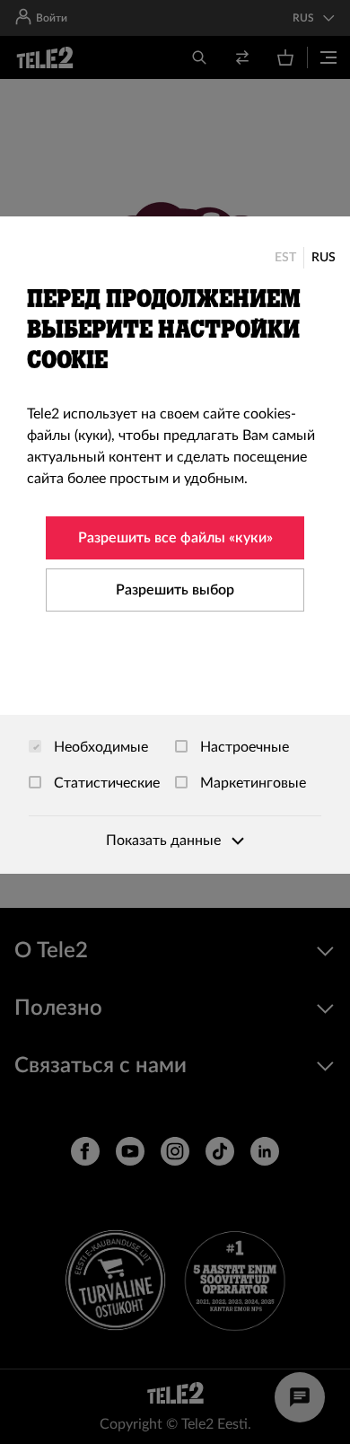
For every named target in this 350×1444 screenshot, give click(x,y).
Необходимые (99, 747)
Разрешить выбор (175, 590)
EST (285, 257)
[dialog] (175, 545)
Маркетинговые (251, 783)
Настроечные (243, 747)
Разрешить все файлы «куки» (175, 538)
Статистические (105, 783)
